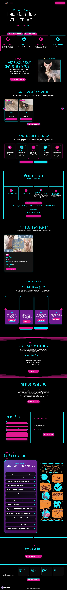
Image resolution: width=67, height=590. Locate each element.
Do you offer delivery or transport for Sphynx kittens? (19, 513)
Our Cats (26, 3)
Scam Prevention (57, 574)
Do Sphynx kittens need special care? (15, 489)
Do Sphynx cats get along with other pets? (16, 524)
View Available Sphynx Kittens (33, 579)
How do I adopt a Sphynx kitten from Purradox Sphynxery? (20, 474)
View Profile (12, 320)
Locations (55, 572)
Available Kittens (22, 569)
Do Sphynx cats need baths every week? (16, 496)
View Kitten (11, 119)
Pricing (20, 570)
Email (7, 425)
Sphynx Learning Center (43, 3)
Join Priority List (11, 269)
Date (7, 428)
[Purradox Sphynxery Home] (8, 3)
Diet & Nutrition (33, 570)
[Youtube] (32, 212)
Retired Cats (44, 571)
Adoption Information (18, 3)
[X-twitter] (30, 212)
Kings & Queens (44, 569)
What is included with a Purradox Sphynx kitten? (18, 481)
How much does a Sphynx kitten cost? (15, 477)
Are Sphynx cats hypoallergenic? (14, 493)
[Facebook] (27, 212)
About (11, 3)
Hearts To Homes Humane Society (22, 75)
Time (18, 428)
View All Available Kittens (33, 124)
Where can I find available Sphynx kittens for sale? (18, 528)
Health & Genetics (34, 571)
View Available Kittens (41, 328)
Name (7, 421)
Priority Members (33, 3)
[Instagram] (37, 212)
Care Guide (32, 569)
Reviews (55, 571)
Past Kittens (44, 570)
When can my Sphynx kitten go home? (15, 485)
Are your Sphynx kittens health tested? (15, 500)
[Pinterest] (35, 212)
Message (7, 431)
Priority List (21, 572)
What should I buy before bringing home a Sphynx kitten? (20, 517)
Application (21, 571)
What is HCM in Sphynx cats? (13, 504)
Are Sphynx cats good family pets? (14, 520)
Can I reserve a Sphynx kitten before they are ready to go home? (19, 509)
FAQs (31, 572)
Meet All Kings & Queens (26, 328)
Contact (51, 3)
